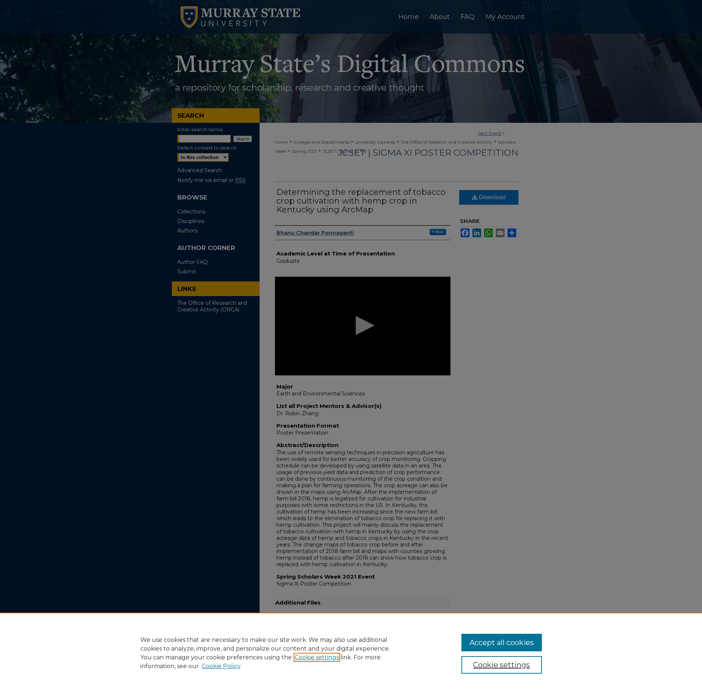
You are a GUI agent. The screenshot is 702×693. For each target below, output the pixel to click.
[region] (351, 653)
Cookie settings (317, 657)
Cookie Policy (221, 666)
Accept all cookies (501, 642)
